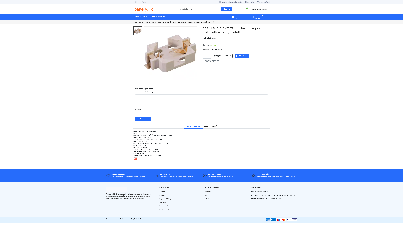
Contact (162, 192)
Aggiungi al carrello (223, 56)
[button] (259, 17)
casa (135, 22)
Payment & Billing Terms (167, 199)
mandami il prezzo (143, 119)
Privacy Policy (164, 209)
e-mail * (138, 110)
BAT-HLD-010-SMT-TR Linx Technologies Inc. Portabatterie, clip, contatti (188, 22)
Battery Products (140, 17)
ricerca (227, 9)
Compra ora (242, 56)
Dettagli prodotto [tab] (193, 126)
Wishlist (207, 199)
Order (207, 195)
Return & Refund (164, 206)
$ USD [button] (136, 2)
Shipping (162, 195)
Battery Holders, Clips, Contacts (150, 22)
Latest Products (158, 17)
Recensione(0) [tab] (210, 126)
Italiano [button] (145, 2)
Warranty (162, 202)
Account (208, 192)
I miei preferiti (264, 2)
